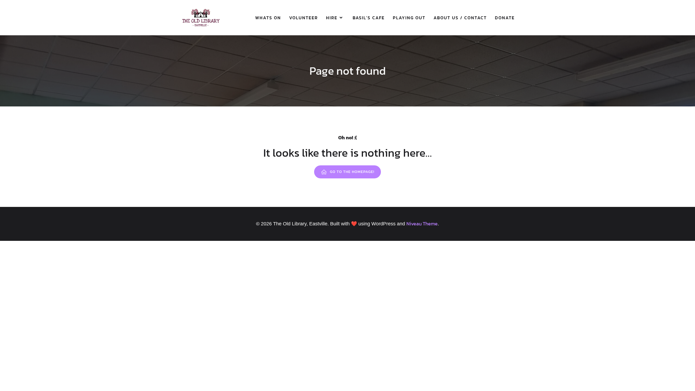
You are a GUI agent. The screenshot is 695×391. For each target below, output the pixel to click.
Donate (505, 17)
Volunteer (303, 17)
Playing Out (409, 17)
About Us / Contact (460, 17)
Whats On (268, 17)
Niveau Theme (422, 223)
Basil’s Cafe (369, 17)
